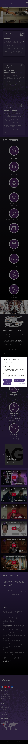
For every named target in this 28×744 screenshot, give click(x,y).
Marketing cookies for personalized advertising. (14, 374)
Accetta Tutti (7, 380)
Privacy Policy (21, 383)
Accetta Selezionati (19, 380)
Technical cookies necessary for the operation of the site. (14, 368)
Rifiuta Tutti (7, 383)
